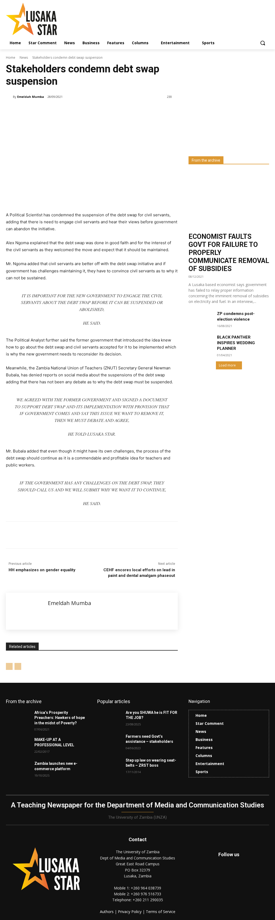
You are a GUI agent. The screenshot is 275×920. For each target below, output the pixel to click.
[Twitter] (241, 876)
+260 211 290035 (148, 899)
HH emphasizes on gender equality (42, 569)
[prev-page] (9, 666)
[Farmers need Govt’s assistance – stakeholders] (109, 742)
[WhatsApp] (81, 535)
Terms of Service (160, 911)
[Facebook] (44, 535)
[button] (262, 42)
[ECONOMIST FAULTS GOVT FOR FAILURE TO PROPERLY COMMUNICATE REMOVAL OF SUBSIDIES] (229, 200)
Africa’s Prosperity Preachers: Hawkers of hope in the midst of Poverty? (59, 717)
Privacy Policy (130, 911)
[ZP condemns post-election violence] (201, 319)
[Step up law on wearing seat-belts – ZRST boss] (109, 766)
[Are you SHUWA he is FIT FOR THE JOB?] (109, 718)
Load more (227, 365)
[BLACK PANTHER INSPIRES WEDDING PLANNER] (201, 343)
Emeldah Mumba (30, 97)
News (24, 57)
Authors (107, 911)
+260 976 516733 (146, 893)
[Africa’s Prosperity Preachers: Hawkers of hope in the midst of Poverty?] (18, 718)
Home (10, 57)
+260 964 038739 (146, 888)
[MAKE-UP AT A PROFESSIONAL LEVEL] (18, 745)
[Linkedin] (69, 535)
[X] (57, 535)
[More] (94, 535)
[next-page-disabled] (18, 666)
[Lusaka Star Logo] (37, 19)
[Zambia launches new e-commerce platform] (18, 769)
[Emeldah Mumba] (9, 96)
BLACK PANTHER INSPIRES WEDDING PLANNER (236, 343)
